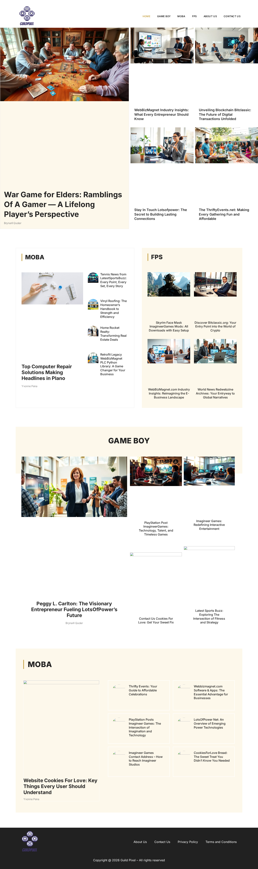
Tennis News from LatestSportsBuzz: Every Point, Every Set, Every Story (113, 280)
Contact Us (232, 16)
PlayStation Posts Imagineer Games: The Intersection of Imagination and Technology (145, 727)
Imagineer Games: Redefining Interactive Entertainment (209, 525)
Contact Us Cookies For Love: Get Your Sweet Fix (156, 620)
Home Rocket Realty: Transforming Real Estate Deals (113, 333)
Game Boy (164, 16)
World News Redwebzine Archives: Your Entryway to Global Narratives (215, 393)
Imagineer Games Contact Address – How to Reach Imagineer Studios (146, 758)
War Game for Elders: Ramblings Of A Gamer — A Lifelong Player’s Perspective (63, 204)
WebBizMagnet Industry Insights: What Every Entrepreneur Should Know (161, 114)
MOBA (181, 16)
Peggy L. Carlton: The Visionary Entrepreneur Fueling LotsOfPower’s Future (74, 609)
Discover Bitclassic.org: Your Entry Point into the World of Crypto (215, 326)
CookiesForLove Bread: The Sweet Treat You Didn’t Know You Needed (212, 757)
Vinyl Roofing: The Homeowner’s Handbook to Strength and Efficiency (113, 308)
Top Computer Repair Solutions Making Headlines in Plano (47, 372)
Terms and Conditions (221, 842)
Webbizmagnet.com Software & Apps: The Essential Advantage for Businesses (211, 692)
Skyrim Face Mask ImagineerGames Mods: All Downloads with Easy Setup (169, 326)
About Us (210, 16)
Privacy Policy (188, 842)
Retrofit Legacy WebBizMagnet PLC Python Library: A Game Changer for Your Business (112, 364)
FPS (194, 16)
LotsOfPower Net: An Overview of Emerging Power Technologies (210, 723)
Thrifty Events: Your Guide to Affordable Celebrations (143, 690)
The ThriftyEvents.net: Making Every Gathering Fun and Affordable (224, 214)
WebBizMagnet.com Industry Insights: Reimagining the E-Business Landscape (169, 393)
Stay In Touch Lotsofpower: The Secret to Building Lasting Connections (160, 214)
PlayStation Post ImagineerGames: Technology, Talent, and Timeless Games (156, 528)
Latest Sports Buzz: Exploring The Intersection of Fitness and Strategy (209, 616)
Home (146, 16)
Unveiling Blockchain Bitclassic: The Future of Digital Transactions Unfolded (225, 114)
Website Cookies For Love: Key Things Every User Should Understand (60, 786)
